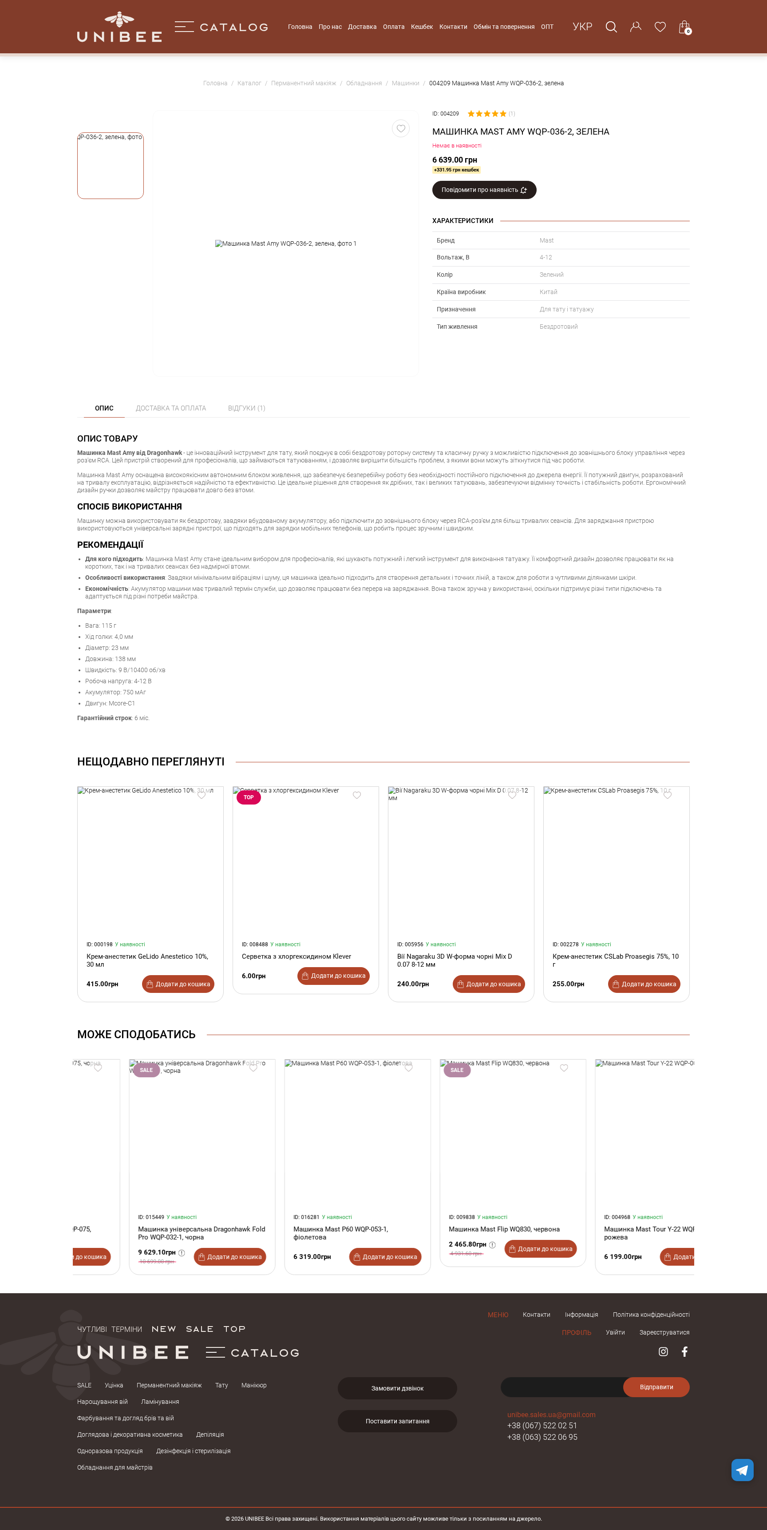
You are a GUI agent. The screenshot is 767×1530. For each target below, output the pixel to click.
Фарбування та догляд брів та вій (125, 1418)
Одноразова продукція (110, 1450)
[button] (110, 165)
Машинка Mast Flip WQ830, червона (452, 1229)
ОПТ (547, 26)
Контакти (453, 26)
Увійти (615, 1332)
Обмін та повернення (504, 26)
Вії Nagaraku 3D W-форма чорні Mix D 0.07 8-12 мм (454, 960)
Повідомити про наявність (481, 189)
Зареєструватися (665, 1332)
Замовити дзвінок (398, 1388)
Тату (221, 1385)
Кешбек (422, 26)
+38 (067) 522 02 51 (542, 1425)
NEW (163, 1328)
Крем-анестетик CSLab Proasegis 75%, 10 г (616, 960)
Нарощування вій (102, 1401)
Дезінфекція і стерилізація (193, 1450)
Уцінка (114, 1385)
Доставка (362, 26)
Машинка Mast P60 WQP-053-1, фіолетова (289, 1233)
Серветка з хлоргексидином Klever (296, 956)
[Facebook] (685, 1352)
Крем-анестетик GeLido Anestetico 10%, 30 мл (147, 960)
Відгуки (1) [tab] (246, 408)
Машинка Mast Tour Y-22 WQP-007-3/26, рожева (613, 1233)
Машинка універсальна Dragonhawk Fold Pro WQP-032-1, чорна (150, 1233)
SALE (199, 1328)
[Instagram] (663, 1352)
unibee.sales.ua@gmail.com (551, 1414)
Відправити (656, 1387)
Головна (300, 26)
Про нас (330, 26)
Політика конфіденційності (651, 1314)
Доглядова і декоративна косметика (130, 1434)
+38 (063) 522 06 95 (542, 1437)
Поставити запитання (398, 1421)
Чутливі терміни (109, 1328)
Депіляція (210, 1434)
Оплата (394, 26)
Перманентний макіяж (169, 1385)
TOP (234, 1328)
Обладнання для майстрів (115, 1467)
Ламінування (160, 1401)
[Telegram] (742, 1470)
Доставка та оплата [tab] (171, 408)
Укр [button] (583, 26)
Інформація (581, 1314)
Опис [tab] (104, 408)
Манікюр (254, 1385)
